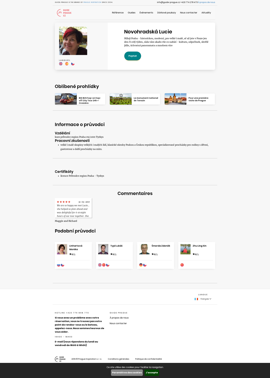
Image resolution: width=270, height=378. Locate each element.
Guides (131, 12)
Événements (146, 12)
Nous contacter (188, 12)
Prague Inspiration (92, 2)
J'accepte (152, 372)
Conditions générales (118, 359)
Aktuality (206, 12)
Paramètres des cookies (127, 372)
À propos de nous (206, 2)
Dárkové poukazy (166, 12)
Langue (203, 295)
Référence (118, 12)
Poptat (133, 56)
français (204, 298)
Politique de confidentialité (148, 359)
